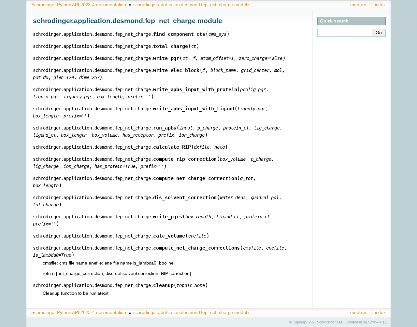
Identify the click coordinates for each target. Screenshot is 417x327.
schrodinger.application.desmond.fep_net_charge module (191, 4)
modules (358, 4)
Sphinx (373, 322)
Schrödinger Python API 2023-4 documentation (78, 4)
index (380, 4)
